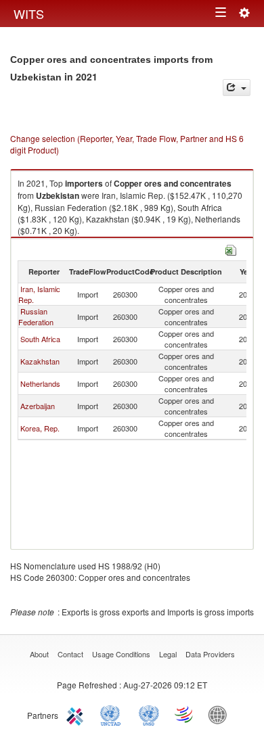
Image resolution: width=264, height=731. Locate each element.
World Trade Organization (184, 714)
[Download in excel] (230, 248)
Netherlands (40, 383)
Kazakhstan (40, 361)
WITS (29, 13)
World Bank (220, 714)
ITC (77, 714)
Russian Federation (35, 316)
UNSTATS (148, 714)
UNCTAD (113, 714)
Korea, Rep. (40, 428)
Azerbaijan (37, 405)
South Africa (40, 338)
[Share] (236, 87)
